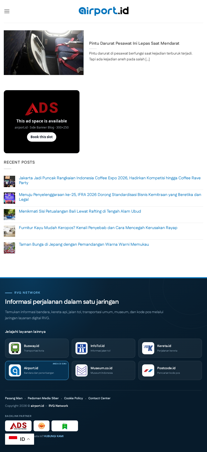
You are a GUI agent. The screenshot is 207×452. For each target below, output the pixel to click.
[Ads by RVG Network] (18, 425)
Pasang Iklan (13, 398)
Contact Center (99, 398)
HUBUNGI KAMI (54, 436)
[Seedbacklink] (41, 425)
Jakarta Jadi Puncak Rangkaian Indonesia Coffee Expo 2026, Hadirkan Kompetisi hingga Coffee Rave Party (110, 180)
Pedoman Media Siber (43, 398)
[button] (7, 11)
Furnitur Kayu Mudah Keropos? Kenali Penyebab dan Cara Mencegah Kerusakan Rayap (98, 227)
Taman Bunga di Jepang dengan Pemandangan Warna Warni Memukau (84, 244)
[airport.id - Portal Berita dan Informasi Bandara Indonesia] (103, 11)
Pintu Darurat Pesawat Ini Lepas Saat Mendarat (134, 43)
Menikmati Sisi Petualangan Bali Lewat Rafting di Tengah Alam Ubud (80, 211)
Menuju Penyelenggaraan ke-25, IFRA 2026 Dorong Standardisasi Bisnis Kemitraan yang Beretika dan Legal (110, 197)
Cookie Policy (73, 398)
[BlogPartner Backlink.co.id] (64, 425)
